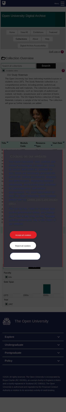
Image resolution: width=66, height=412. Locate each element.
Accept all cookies (23, 235)
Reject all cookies (23, 246)
